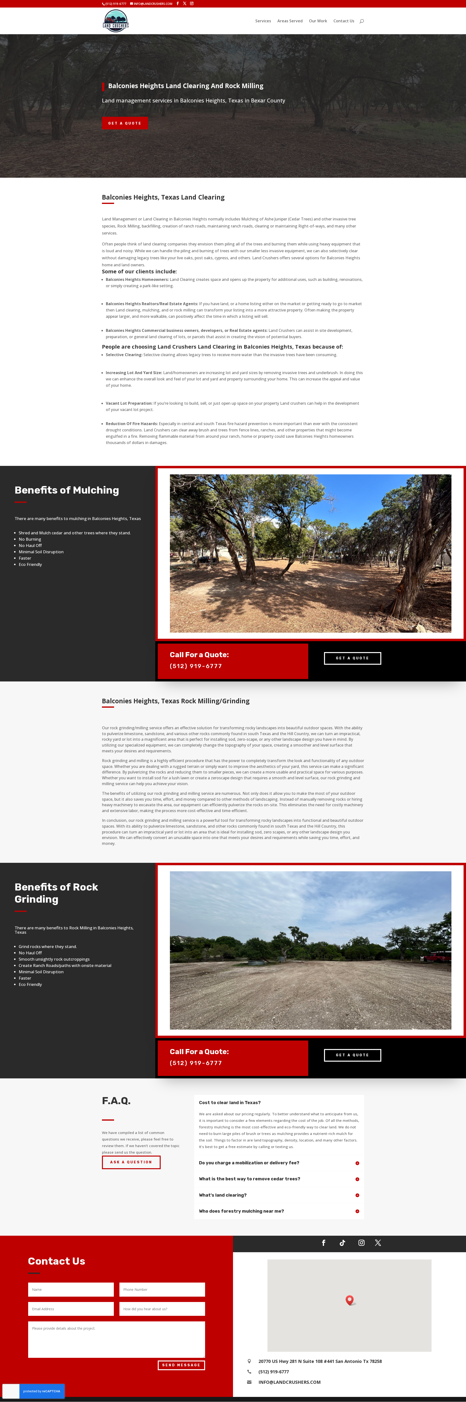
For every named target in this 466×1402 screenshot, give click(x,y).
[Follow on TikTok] (342, 1243)
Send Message (181, 1365)
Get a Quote (125, 123)
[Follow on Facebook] (323, 1243)
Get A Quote (352, 658)
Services (263, 21)
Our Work (318, 21)
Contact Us (343, 21)
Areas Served (290, 21)
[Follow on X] (378, 1243)
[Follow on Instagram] (361, 1243)
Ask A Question (131, 1162)
